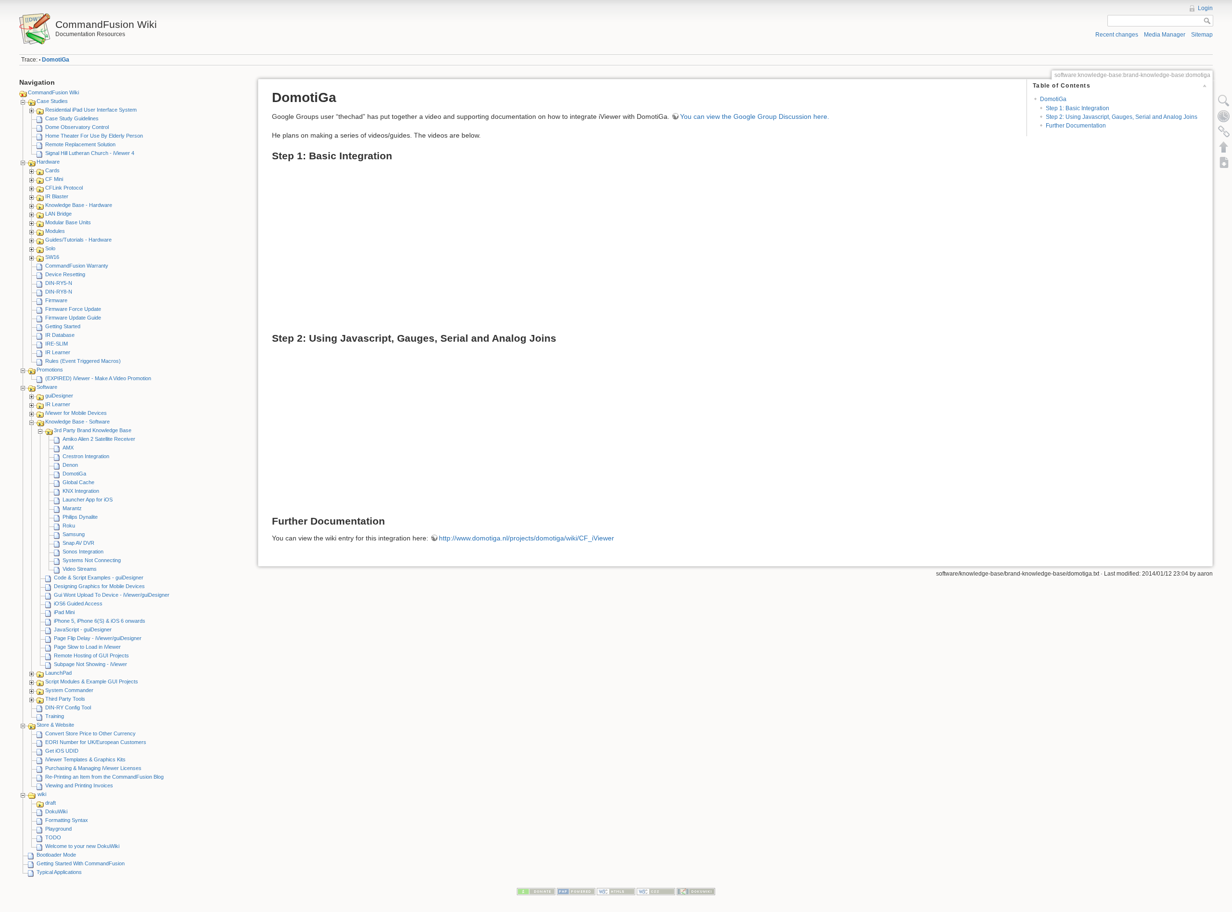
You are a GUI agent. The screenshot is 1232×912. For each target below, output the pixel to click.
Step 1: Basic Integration (1077, 108)
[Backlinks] (1224, 131)
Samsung (74, 534)
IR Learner (57, 352)
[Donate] (536, 891)
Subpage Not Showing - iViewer (90, 664)
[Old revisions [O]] (1224, 116)
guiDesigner (59, 395)
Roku (69, 525)
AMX (68, 447)
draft (50, 803)
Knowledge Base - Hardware (78, 205)
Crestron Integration (86, 456)
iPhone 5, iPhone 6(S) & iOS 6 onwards (99, 621)
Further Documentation (1076, 125)
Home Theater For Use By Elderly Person (94, 136)
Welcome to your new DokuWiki (82, 846)
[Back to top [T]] (1224, 146)
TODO (53, 837)
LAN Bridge (58, 214)
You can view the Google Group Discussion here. (754, 116)
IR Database (60, 335)
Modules (55, 231)
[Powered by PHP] (576, 891)
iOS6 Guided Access (78, 603)
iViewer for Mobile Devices (76, 413)
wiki (42, 794)
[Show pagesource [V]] (1224, 100)
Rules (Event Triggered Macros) (83, 361)
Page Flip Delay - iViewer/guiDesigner (97, 638)
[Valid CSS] (656, 891)
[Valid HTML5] (616, 891)
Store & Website (55, 725)
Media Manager (1164, 34)
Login (1205, 8)
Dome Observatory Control (77, 127)
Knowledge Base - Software (77, 421)
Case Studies (52, 101)
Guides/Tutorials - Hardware (78, 240)
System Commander (69, 690)
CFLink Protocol (64, 188)
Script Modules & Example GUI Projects (91, 681)
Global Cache (78, 482)
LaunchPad (58, 673)
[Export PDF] (1224, 162)
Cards (52, 170)
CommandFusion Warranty (76, 266)
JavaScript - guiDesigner (83, 629)
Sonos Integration (83, 551)
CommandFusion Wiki (53, 92)
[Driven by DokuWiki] (696, 891)
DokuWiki (56, 811)
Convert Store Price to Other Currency (90, 733)
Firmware (56, 300)
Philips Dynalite (80, 517)
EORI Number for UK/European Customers (95, 742)
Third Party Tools (65, 699)
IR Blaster (56, 196)
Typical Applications (59, 872)
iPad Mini (64, 612)
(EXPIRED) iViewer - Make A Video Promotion (98, 378)
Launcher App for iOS (88, 499)
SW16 (52, 257)
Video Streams (80, 569)
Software (47, 387)
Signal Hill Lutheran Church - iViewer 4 (89, 153)
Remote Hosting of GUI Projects (91, 655)
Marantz (72, 508)
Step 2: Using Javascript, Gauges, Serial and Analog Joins (1121, 117)
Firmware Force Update (73, 309)
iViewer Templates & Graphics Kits (85, 759)
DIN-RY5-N (58, 283)
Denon (70, 465)
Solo (50, 248)
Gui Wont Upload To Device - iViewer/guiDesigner (111, 595)
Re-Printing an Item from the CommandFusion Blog (104, 777)
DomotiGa (55, 59)
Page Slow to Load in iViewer (87, 647)
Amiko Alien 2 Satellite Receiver (99, 439)
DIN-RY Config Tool (68, 707)
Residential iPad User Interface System (91, 110)
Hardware (48, 162)
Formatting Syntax (66, 820)
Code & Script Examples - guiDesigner (98, 577)
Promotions (50, 370)
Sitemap (1202, 34)
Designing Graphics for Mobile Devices (99, 586)
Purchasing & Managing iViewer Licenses (93, 768)
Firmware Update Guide (73, 318)
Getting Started (62, 326)
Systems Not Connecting (92, 560)
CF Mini (54, 179)
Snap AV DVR (78, 543)
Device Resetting (65, 274)
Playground (58, 829)
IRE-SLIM (56, 344)
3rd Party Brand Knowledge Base (92, 430)
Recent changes (1116, 34)
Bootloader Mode (56, 855)
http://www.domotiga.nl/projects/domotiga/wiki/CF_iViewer (526, 538)
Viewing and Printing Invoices (79, 785)
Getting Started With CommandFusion (81, 863)
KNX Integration (81, 491)
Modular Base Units (68, 222)
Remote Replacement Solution (80, 144)
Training (54, 716)
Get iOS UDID (61, 751)
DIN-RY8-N (58, 292)
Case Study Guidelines (72, 118)
